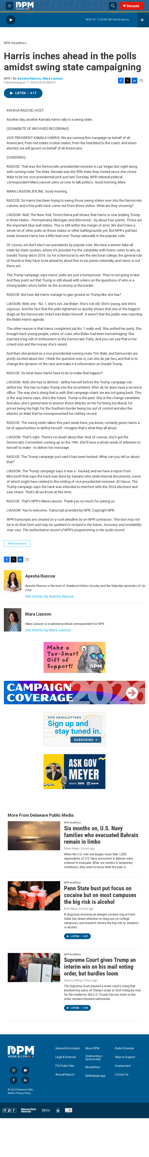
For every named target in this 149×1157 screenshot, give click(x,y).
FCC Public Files (64, 1065)
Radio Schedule (124, 1048)
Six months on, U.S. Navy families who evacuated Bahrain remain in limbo (101, 835)
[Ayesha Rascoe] (12, 581)
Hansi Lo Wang (73, 980)
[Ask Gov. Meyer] (74, 771)
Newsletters (92, 1067)
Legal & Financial (65, 1057)
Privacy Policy (23, 1093)
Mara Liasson (52, 78)
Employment (123, 1065)
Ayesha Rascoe (29, 78)
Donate (132, 6)
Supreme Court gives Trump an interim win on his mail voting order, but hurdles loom (100, 966)
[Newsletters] (74, 729)
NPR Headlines (15, 43)
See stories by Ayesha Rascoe (49, 596)
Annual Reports (64, 1074)
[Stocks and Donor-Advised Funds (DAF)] (74, 657)
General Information (67, 1048)
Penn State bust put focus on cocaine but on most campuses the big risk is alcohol (100, 895)
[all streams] (143, 20)
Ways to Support (125, 1057)
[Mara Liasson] (12, 619)
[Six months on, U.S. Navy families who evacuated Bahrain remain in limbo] (34, 835)
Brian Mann (71, 908)
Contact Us (121, 1074)
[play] (11, 19)
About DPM (92, 1048)
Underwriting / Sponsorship (94, 1058)
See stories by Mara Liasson (48, 630)
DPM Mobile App (95, 1075)
